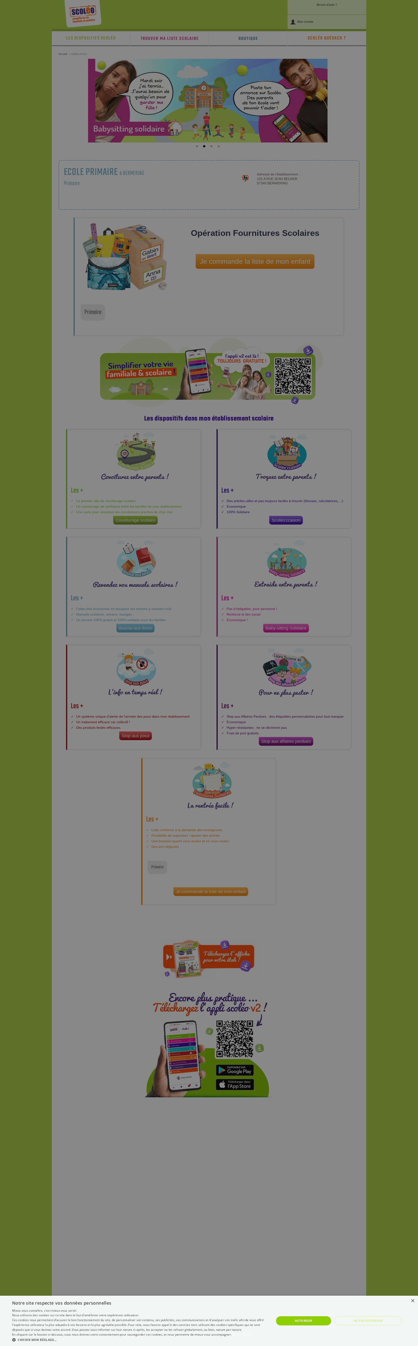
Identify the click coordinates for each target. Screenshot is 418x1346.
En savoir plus (242, 1334)
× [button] (412, 1301)
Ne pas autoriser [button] (368, 1321)
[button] (139, 1339)
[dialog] (209, 1321)
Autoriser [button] (303, 1321)
